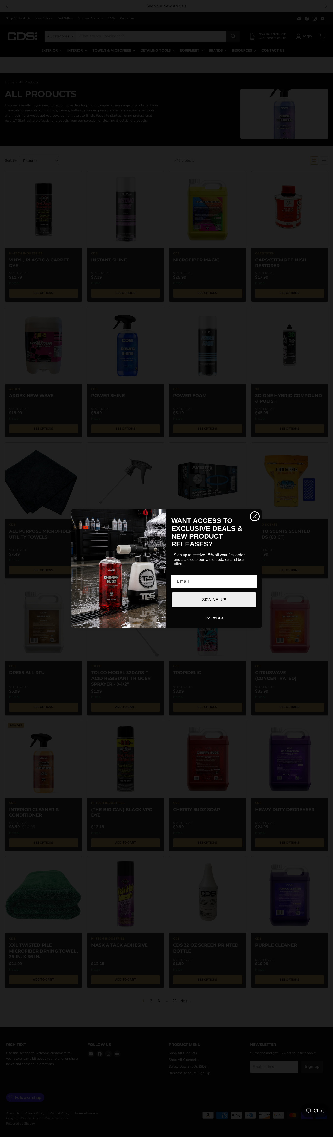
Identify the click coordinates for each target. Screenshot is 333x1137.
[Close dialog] (254, 516)
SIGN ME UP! (214, 600)
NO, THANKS (214, 617)
